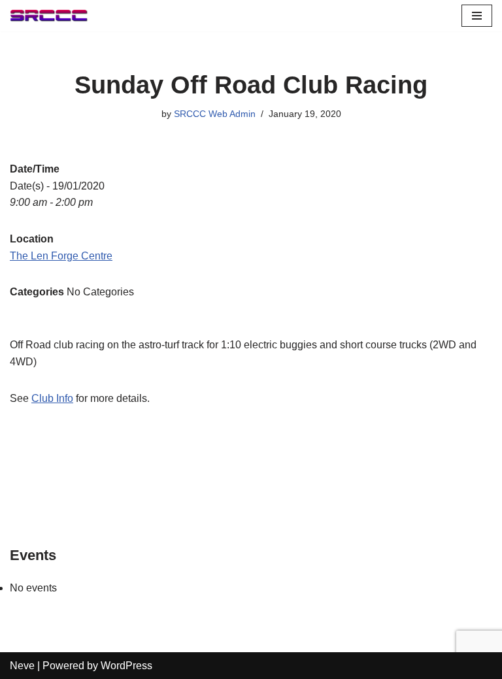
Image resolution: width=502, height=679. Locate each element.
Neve (22, 665)
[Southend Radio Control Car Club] (49, 15)
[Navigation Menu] (476, 16)
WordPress (126, 665)
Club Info (52, 398)
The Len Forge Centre (61, 255)
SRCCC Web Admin (215, 113)
